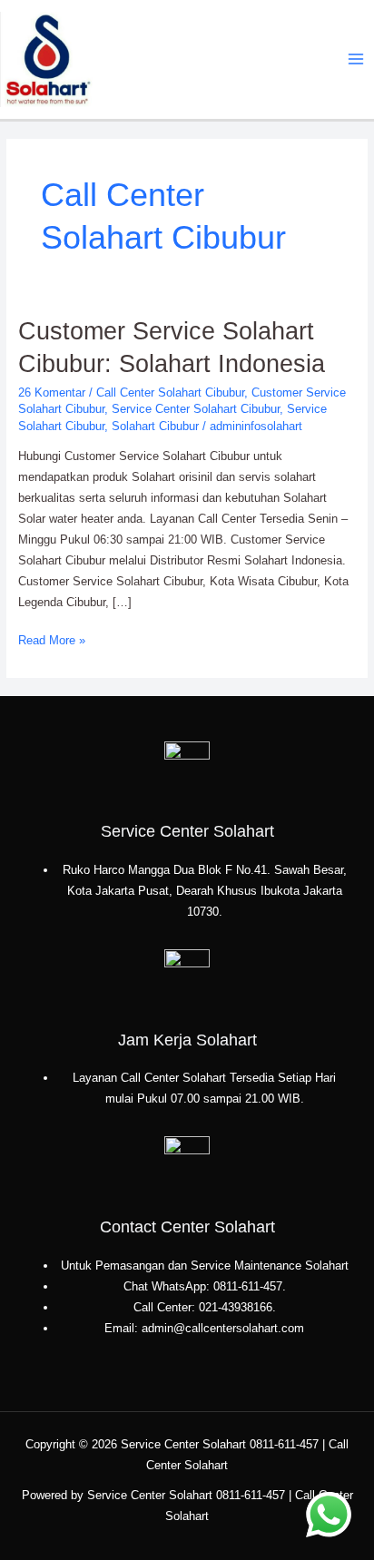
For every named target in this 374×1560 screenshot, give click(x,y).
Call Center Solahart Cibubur (170, 392)
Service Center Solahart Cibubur (196, 409)
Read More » (51, 639)
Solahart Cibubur (155, 426)
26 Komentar (51, 392)
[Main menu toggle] (356, 59)
